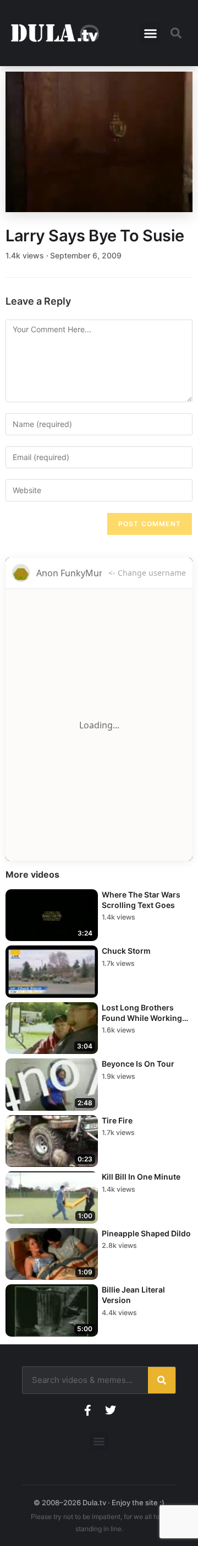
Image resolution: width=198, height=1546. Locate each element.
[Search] (161, 1380)
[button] (150, 33)
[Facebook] (87, 1410)
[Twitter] (110, 1410)
